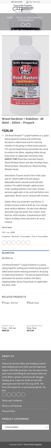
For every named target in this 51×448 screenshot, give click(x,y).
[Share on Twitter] (14, 242)
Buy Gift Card (34, 2)
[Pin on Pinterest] (23, 242)
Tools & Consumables (29, 18)
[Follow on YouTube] (23, 394)
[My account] (41, 8)
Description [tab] (8, 253)
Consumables (25, 20)
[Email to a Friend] (18, 242)
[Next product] (23, 25)
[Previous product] (28, 25)
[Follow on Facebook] (4, 394)
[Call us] (18, 394)
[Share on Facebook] (9, 242)
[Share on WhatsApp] (4, 242)
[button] (3, 8)
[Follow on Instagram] (9, 394)
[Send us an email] (14, 394)
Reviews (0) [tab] (7, 258)
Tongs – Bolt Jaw (9, 328)
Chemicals (15, 237)
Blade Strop (31, 328)
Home (10, 18)
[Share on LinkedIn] (28, 242)
